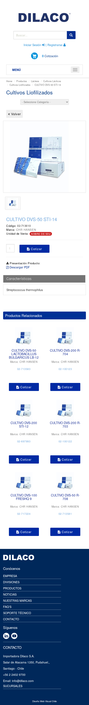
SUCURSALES (12, 686)
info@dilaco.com (23, 681)
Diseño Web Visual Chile (44, 701)
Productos (21, 81)
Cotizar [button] (36, 249)
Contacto (11, 619)
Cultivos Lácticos (52, 81)
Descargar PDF (19, 267)
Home (9, 81)
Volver (15, 114)
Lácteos (35, 81)
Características (18, 278)
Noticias (10, 594)
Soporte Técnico (17, 613)
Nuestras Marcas (17, 600)
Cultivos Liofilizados (20, 84)
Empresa (10, 576)
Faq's (7, 607)
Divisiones (11, 582)
